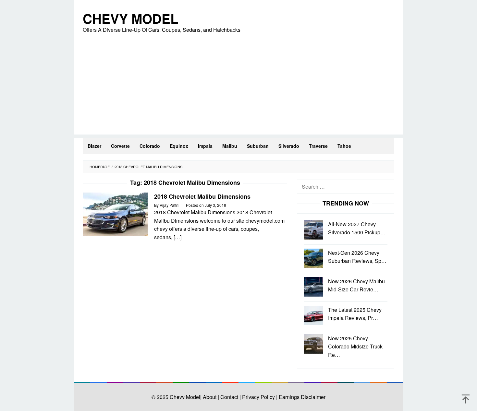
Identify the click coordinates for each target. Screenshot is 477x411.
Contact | (230, 397)
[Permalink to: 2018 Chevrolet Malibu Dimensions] (115, 213)
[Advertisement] (238, 89)
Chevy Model (130, 18)
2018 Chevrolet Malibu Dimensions (202, 196)
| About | (209, 397)
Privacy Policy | (259, 397)
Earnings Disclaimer (301, 397)
